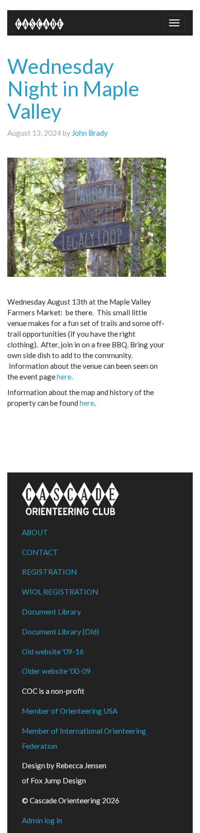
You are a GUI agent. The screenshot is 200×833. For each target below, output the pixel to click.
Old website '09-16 (53, 651)
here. (65, 376)
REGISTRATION (49, 571)
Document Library (51, 611)
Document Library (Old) (60, 631)
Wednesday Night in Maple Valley (73, 88)
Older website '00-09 (56, 671)
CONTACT (40, 552)
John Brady (90, 132)
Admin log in (42, 820)
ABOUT (35, 532)
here (87, 402)
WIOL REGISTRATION (60, 591)
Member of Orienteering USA (69, 710)
